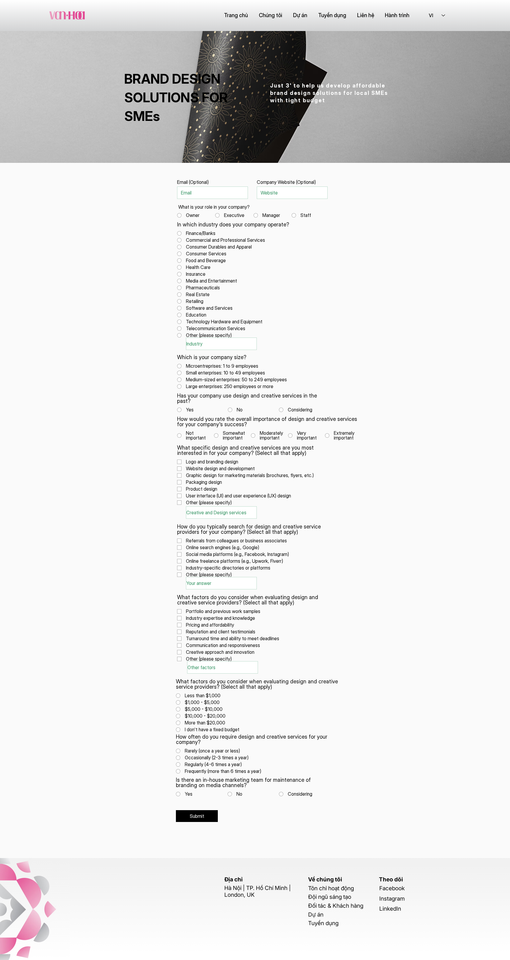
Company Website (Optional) (286, 182)
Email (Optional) (193, 182)
